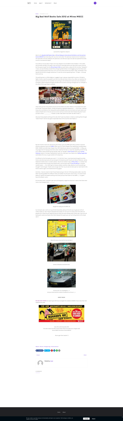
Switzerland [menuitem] (48, 3)
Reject (93, 418)
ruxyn (51, 361)
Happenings (48, 346)
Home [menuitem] (35, 3)
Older (85, 355)
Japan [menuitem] (40, 3)
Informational (55, 346)
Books (37, 13)
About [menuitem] (55, 3)
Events (42, 346)
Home (58, 412)
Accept (86, 418)
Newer (38, 355)
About (64, 412)
